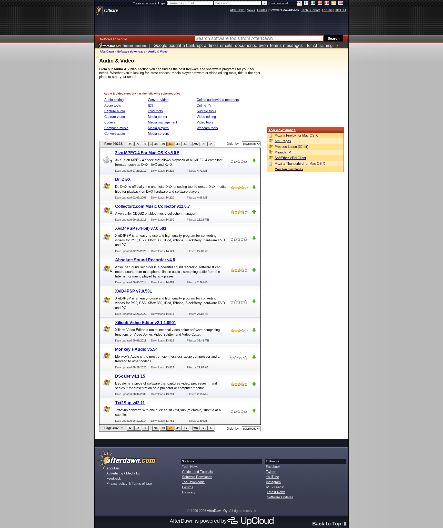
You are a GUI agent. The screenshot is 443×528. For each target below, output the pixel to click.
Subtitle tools (206, 111)
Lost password (278, 3)
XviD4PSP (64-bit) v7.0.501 (140, 228)
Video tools (205, 122)
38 (156, 144)
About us (113, 468)
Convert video (158, 100)
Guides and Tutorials (197, 472)
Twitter (271, 472)
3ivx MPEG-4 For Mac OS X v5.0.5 (147, 153)
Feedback (113, 478)
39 (163, 144)
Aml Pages (283, 141)
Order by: (233, 144)
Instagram (273, 482)
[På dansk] (327, 3)
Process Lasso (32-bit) (291, 147)
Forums (187, 487)
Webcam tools (207, 128)
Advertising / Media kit (123, 473)
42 (185, 144)
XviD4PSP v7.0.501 (133, 291)
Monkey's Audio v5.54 (136, 349)
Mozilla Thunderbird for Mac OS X (300, 163)
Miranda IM (283, 152)
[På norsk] (320, 3)
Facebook (273, 467)
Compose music (116, 128)
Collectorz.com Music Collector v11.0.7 (152, 206)
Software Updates (280, 497)
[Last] (210, 144)
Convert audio (114, 134)
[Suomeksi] (306, 3)
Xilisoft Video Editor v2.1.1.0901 (145, 322)
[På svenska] (313, 3)
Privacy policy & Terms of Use (129, 483)
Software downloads (131, 51)
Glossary (188, 492)
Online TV (204, 105)
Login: (162, 3)
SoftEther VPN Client (290, 158)
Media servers (158, 134)
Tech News (190, 467)
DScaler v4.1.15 (130, 376)
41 (178, 144)
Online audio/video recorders (218, 100)
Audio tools (112, 105)
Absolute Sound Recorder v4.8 (145, 260)
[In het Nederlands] (340, 3)
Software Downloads (197, 477)
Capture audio (114, 111)
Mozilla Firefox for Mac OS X (296, 135)
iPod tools (155, 111)
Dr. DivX (123, 179)
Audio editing (114, 100)
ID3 (150, 105)
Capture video (114, 117)
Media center (157, 117)
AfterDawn (107, 51)
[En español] (333, 3)
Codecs (110, 122)
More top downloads (289, 169)
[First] (130, 144)
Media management (162, 122)
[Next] (203, 144)
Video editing (206, 117)
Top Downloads (193, 482)
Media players (158, 128)
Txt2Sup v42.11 (130, 403)
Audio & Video (158, 51)
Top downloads (282, 130)
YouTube (272, 477)
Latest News (276, 492)
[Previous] (137, 144)
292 (196, 144)
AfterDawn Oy (217, 511)
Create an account (144, 3)
